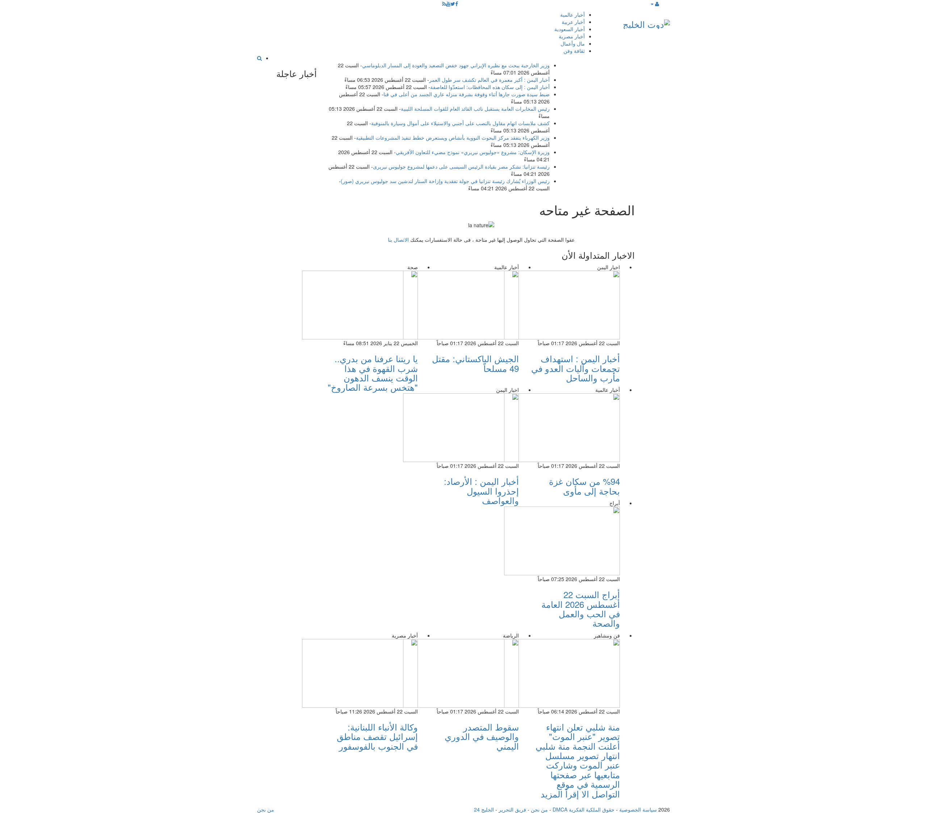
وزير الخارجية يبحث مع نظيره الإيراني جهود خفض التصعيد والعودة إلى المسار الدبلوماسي (456, 65)
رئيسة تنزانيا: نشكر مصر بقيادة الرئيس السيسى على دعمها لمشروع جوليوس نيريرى (461, 166)
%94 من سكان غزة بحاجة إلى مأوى (584, 486)
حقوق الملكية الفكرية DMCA (583, 809)
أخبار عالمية (572, 14)
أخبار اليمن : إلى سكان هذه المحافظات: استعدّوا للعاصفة (490, 86)
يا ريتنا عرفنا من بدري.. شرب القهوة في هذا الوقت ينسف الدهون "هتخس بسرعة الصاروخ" (373, 372)
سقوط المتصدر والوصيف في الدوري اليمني (482, 736)
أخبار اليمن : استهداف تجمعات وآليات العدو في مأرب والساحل (575, 368)
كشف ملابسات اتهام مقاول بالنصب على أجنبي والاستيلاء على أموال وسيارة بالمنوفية (460, 123)
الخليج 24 (484, 809)
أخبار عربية (573, 21)
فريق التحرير (512, 809)
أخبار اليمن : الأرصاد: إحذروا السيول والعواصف (481, 491)
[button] (654, 3)
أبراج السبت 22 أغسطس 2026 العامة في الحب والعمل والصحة (580, 608)
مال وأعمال (573, 43)
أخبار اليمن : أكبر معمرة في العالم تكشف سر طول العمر (489, 79)
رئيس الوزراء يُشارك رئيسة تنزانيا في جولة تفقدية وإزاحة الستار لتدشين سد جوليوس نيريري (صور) (445, 181)
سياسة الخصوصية (638, 809)
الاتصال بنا (398, 239)
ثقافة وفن (574, 50)
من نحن (539, 809)
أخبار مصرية (572, 36)
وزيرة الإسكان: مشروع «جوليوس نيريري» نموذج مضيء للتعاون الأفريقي (473, 152)
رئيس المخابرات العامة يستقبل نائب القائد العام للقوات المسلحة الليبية (475, 108)
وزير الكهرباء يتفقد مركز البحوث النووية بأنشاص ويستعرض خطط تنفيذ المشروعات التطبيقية (453, 137)
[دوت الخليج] (646, 22)
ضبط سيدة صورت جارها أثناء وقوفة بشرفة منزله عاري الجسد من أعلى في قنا (466, 94)
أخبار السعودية (569, 29)
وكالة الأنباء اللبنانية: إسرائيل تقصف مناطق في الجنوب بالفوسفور (377, 736)
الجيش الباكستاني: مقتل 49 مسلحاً (475, 363)
